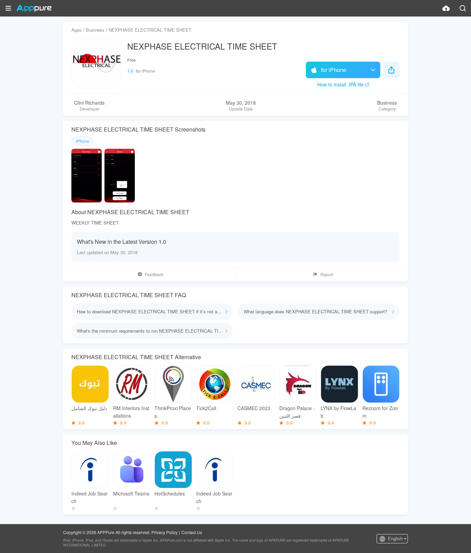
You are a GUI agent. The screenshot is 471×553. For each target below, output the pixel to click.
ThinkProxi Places (172, 412)
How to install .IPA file (340, 84)
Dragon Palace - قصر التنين (297, 412)
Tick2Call (206, 408)
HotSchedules (169, 493)
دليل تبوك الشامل (89, 408)
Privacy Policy (164, 532)
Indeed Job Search (89, 497)
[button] (8, 8)
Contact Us (191, 532)
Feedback (154, 274)
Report (326, 274)
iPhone (82, 141)
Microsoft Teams (131, 493)
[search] (462, 8)
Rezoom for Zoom (380, 412)
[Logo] (34, 8)
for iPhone (333, 70)
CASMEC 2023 (254, 408)
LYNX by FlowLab (338, 412)
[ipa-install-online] (446, 8)
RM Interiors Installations (131, 412)
